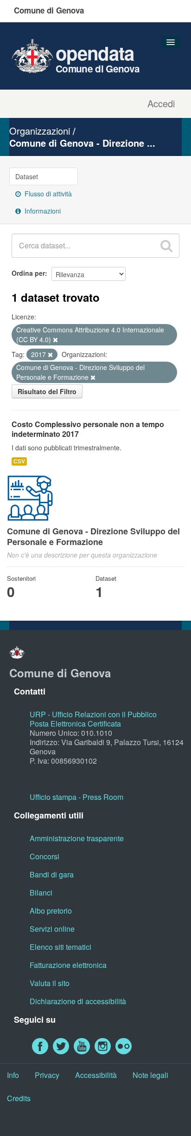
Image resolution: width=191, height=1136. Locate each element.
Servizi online (52, 928)
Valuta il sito (50, 983)
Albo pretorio (51, 910)
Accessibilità (96, 1075)
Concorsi (44, 856)
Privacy (47, 1075)
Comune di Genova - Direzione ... (82, 142)
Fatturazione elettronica (68, 965)
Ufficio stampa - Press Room (76, 797)
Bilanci (41, 892)
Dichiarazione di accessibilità (78, 1001)
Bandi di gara (52, 874)
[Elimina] (55, 340)
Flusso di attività (47, 193)
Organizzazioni (39, 130)
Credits (19, 1098)
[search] (166, 246)
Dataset (26, 176)
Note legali (150, 1075)
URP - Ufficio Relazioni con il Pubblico (93, 714)
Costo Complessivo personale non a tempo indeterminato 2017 (88, 429)
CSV (19, 461)
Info (13, 1075)
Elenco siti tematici (60, 946)
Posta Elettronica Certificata (75, 723)
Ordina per (28, 273)
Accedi (161, 103)
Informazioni (42, 210)
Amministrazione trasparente (77, 838)
